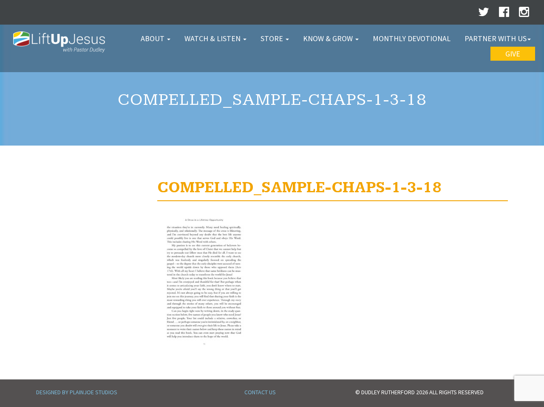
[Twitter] (483, 14)
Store (273, 38)
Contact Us (260, 392)
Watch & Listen (213, 38)
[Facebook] (504, 14)
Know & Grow (328, 38)
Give (512, 54)
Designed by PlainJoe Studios (76, 392)
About (153, 38)
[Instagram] (524, 14)
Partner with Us (496, 38)
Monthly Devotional (411, 38)
